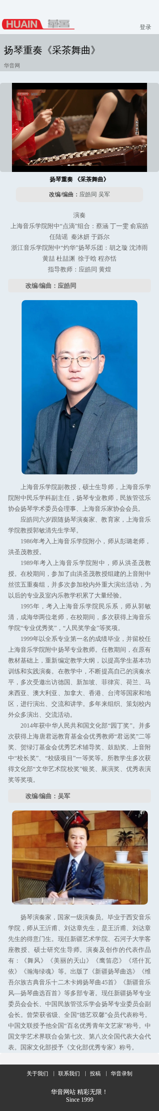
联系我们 (69, 1074)
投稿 (95, 1074)
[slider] (79, 157)
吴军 (104, 194)
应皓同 (88, 194)
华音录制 (121, 1074)
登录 (145, 27)
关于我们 (37, 1074)
